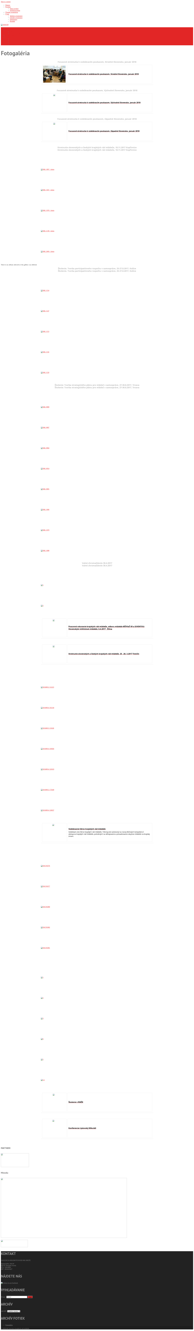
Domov (7, 28)
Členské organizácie (11, 35)
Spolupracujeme (15, 33)
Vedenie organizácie (16, 39)
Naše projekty (14, 32)
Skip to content (6, 2)
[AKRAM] (4, 25)
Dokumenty (13, 42)
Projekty (8, 30)
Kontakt (12, 44)
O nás (7, 37)
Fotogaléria (9, 1325)
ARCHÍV (4, 1311)
